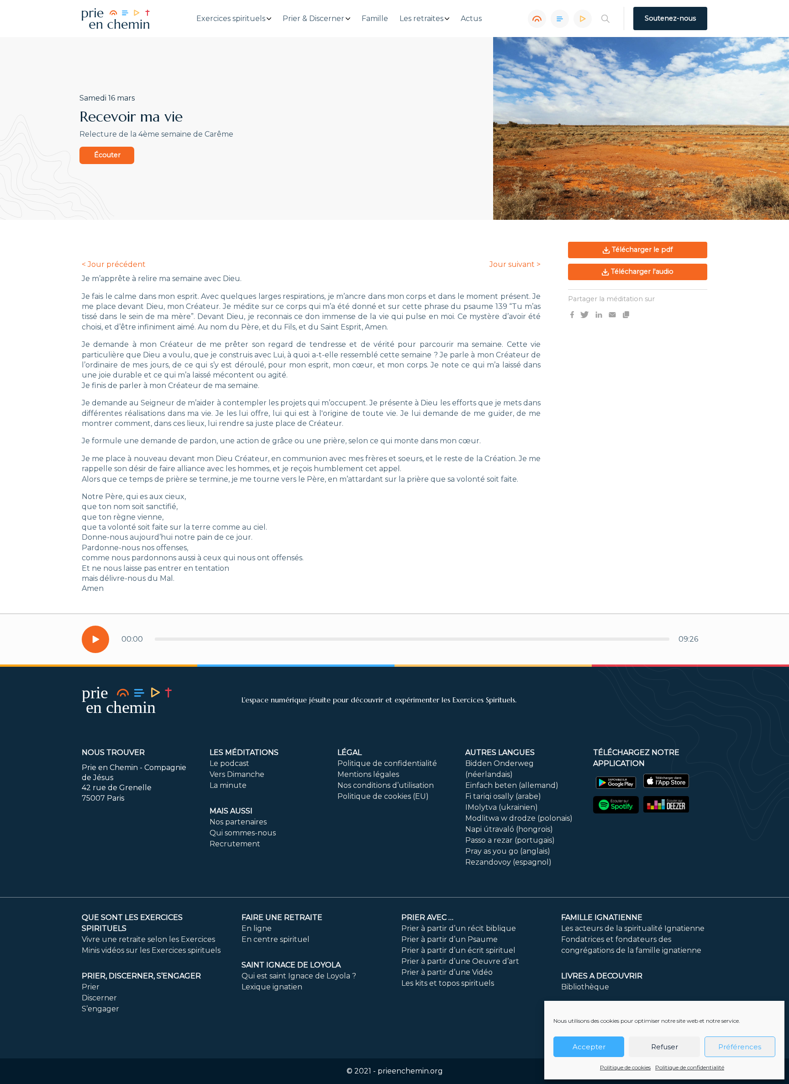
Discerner (99, 998)
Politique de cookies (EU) (383, 796)
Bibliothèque (585, 987)
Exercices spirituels (230, 18)
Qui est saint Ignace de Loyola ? (299, 976)
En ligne (257, 928)
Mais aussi (231, 811)
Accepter (589, 1046)
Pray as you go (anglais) (507, 851)
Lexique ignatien (272, 987)
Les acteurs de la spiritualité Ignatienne (633, 928)
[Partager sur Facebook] (572, 313)
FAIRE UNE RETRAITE (282, 917)
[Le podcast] (537, 19)
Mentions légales (368, 774)
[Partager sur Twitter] (584, 313)
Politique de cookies (625, 1067)
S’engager (100, 1008)
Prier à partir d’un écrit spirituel (458, 950)
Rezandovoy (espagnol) (508, 862)
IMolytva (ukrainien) (501, 807)
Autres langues (500, 752)
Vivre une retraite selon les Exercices (148, 939)
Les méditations (244, 752)
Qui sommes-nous (243, 833)
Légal (349, 752)
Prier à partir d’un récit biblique (458, 928)
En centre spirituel (276, 939)
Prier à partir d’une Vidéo (447, 972)
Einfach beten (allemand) (511, 785)
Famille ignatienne (601, 917)
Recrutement (235, 844)
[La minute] (582, 19)
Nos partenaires (238, 822)
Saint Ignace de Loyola (291, 965)
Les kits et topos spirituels (447, 983)
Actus (471, 18)
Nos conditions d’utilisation (385, 785)
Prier (91, 987)
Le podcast (229, 763)
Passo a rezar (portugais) (510, 840)
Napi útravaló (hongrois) (509, 829)
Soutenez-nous (670, 18)
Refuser (664, 1046)
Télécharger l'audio (641, 271)
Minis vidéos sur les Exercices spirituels (151, 950)
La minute (228, 785)
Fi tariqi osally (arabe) (503, 796)
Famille (375, 18)
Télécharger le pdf (641, 249)
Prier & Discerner (313, 18)
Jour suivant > (515, 264)
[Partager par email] (612, 313)
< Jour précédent (114, 264)
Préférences (739, 1046)
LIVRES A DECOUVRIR (601, 976)
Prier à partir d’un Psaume (449, 939)
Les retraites (421, 18)
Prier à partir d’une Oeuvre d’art (460, 961)
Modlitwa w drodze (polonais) (519, 818)
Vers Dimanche (237, 774)
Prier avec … (427, 917)
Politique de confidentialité (689, 1067)
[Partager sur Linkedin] (599, 313)
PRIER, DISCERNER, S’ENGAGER (141, 976)
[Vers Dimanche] (560, 19)
